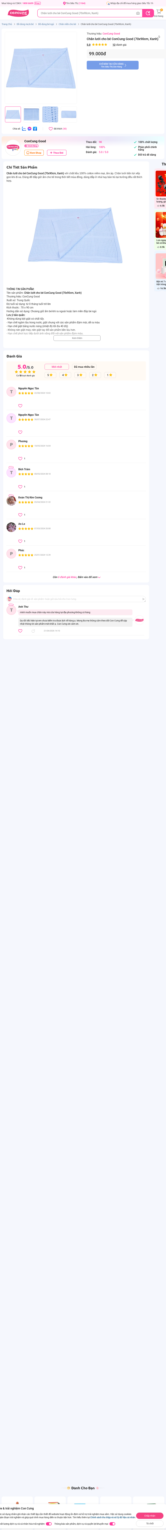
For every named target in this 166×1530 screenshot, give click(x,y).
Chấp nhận (149, 1515)
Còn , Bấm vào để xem (75, 577)
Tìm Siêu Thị (75, 3)
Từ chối (150, 1523)
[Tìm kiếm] (148, 13)
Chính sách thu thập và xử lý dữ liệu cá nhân (112, 1517)
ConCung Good (111, 33)
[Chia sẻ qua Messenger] (29, 128)
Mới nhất (57, 366)
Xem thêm (77, 338)
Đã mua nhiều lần (84, 366)
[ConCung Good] (13, 147)
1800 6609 (27, 3)
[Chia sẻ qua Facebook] (35, 128)
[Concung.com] (18, 13)
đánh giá (106, 44)
